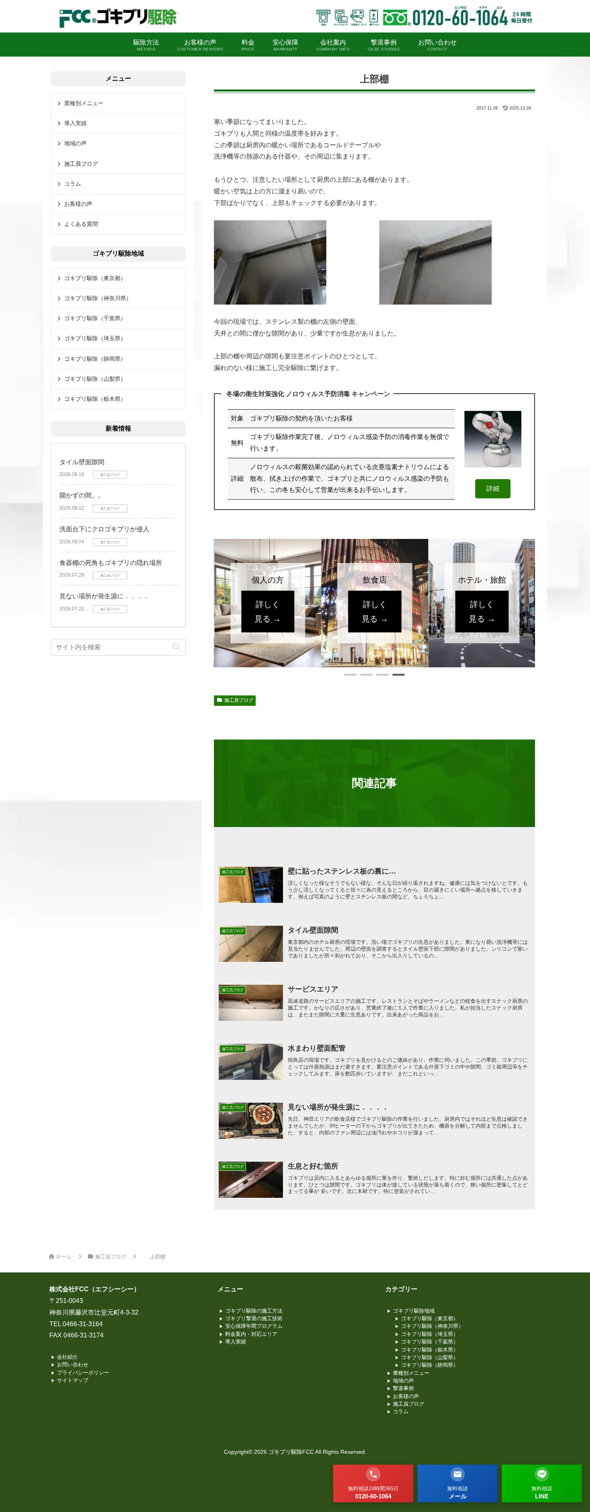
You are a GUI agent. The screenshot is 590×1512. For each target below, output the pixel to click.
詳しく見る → (267, 611)
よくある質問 (81, 224)
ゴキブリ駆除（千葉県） (95, 318)
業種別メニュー (84, 103)
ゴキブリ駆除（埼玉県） (95, 338)
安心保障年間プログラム (254, 1326)
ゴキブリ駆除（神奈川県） (98, 298)
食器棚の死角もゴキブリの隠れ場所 (110, 562)
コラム (72, 184)
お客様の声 (78, 204)
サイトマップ (72, 1380)
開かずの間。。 (81, 495)
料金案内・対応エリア (251, 1334)
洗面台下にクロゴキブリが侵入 (104, 529)
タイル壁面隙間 (81, 462)
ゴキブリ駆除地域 (414, 1311)
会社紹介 (67, 1357)
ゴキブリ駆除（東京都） (95, 278)
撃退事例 (403, 1388)
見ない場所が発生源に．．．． (104, 596)
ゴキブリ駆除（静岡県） (95, 359)
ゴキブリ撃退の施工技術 (254, 1318)
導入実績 (75, 123)
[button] (350, 675)
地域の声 (75, 143)
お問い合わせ (72, 1365)
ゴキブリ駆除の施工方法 (254, 1311)
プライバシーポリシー (83, 1373)
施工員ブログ (238, 700)
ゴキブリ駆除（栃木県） (95, 399)
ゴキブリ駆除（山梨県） (95, 379)
